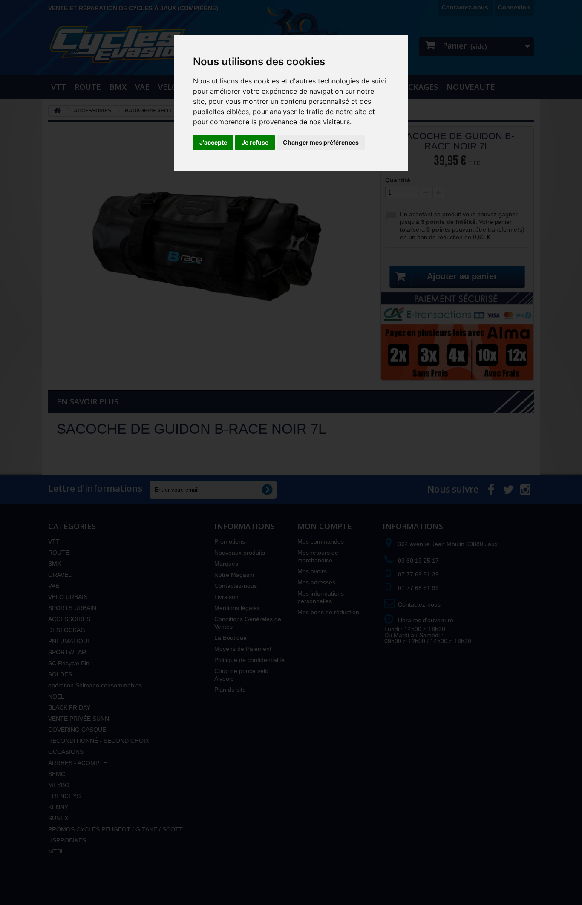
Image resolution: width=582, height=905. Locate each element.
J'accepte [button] (213, 142)
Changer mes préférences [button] (321, 142)
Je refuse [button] (255, 142)
